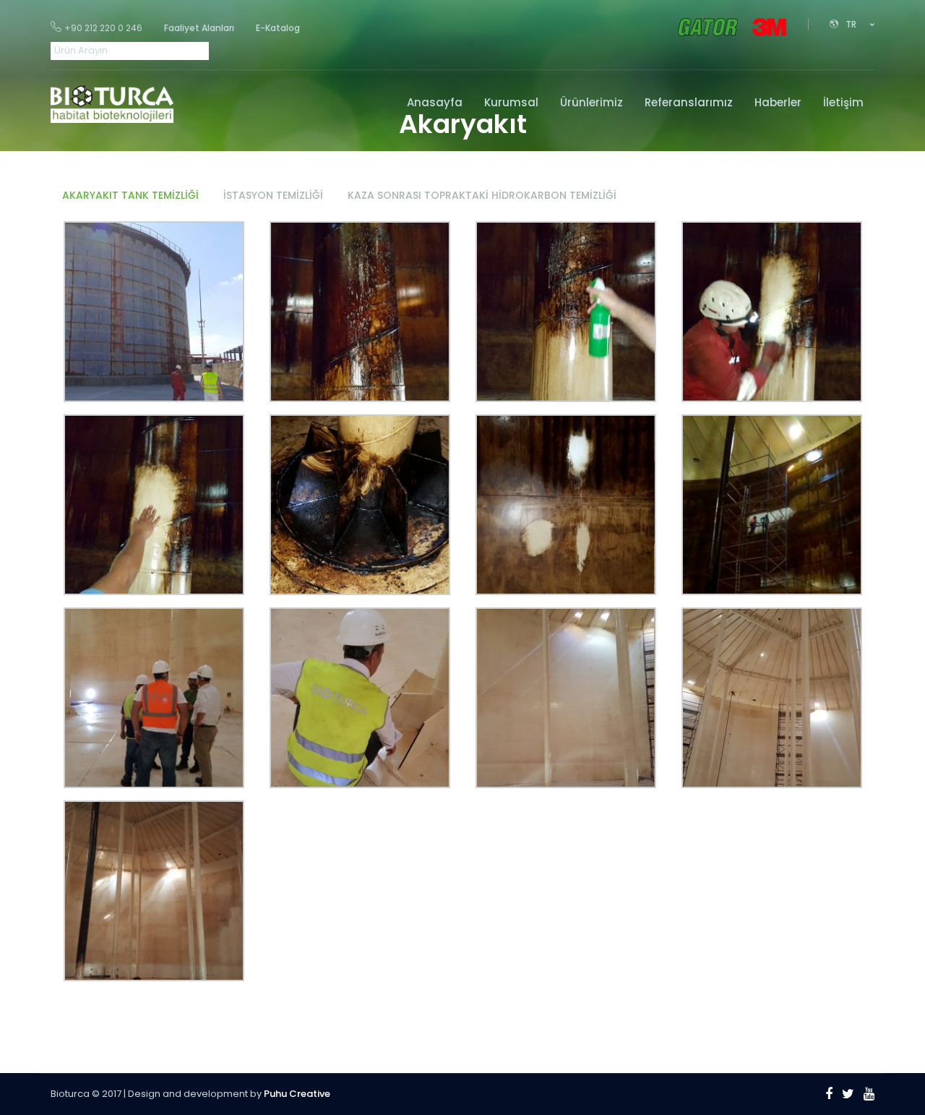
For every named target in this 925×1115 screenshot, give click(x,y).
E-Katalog (278, 28)
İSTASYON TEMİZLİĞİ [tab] (273, 195)
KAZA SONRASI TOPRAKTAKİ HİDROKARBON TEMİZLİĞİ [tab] (482, 195)
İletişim (843, 102)
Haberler (777, 102)
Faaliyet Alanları (199, 28)
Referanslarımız (689, 102)
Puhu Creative (297, 1094)
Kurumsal (511, 102)
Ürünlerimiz (591, 102)
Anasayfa (434, 102)
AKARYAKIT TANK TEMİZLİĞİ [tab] (130, 195)
